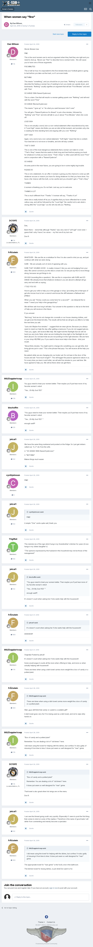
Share (67, 25)
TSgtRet (13, 539)
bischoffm (13, 407)
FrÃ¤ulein (13, 252)
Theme (41, 922)
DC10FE (13, 220)
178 (13, 398)
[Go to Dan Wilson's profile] (6, 24)
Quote (31, 211)
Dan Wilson (17, 23)
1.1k (13, 64)
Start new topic (58, 34)
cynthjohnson (13, 475)
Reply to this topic (79, 34)
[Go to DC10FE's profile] (13, 228)
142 (13, 459)
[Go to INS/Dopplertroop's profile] (13, 386)
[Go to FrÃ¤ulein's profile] (13, 260)
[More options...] (87, 44)
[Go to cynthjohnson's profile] (13, 483)
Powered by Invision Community (46, 944)
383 (13, 272)
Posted (31, 44)
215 (13, 427)
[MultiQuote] (25, 211)
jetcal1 (13, 439)
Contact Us (51, 922)
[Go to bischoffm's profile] (13, 416)
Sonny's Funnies (28, 26)
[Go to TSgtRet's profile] (13, 547)
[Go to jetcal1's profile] (13, 447)
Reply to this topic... (23, 897)
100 (13, 559)
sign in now (53, 888)
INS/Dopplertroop (13, 378)
